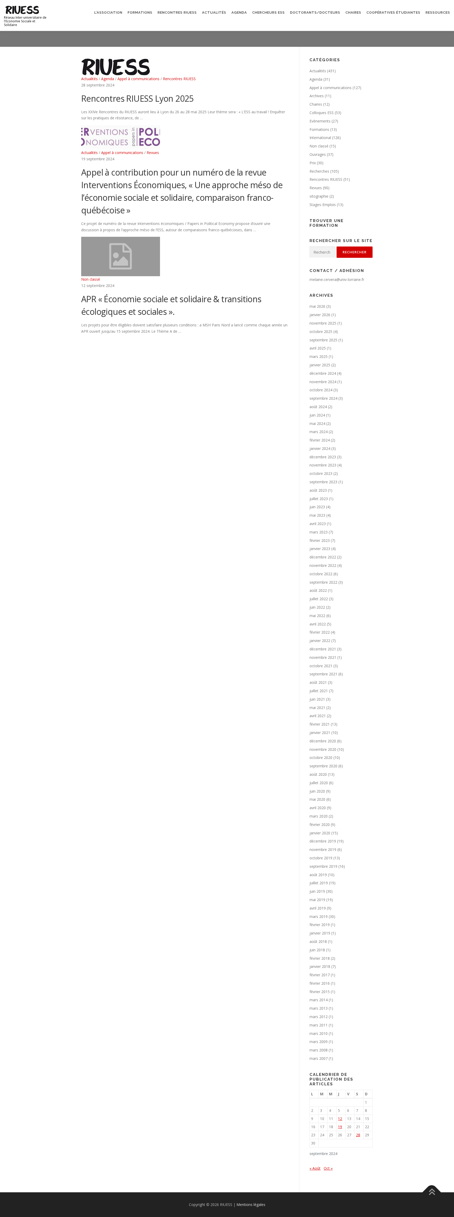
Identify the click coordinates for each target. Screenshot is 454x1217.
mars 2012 (318, 1016)
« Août (315, 1168)
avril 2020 (317, 807)
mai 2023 (317, 515)
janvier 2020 (319, 832)
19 (340, 1126)
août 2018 (318, 941)
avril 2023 (317, 523)
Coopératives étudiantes (393, 12)
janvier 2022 (319, 640)
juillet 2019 (318, 882)
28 (358, 1134)
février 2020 (319, 824)
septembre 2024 (323, 398)
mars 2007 (318, 1058)
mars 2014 (318, 999)
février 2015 (319, 991)
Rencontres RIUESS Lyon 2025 (137, 98)
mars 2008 (318, 1049)
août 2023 (318, 490)
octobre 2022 (320, 573)
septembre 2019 (323, 866)
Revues (153, 152)
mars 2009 (318, 1041)
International (320, 137)
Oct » (328, 1168)
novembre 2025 (322, 323)
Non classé (90, 279)
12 (340, 1118)
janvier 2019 (319, 933)
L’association (108, 12)
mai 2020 (317, 799)
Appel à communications (138, 78)
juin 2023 (317, 506)
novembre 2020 (322, 749)
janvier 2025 (319, 364)
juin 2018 (317, 949)
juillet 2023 (318, 498)
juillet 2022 (318, 598)
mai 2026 (317, 306)
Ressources (438, 12)
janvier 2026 (319, 314)
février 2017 (319, 974)
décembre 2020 (322, 740)
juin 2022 (317, 607)
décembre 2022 (322, 556)
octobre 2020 (320, 757)
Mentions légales (250, 1204)
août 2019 (318, 874)
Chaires (353, 12)
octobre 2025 (320, 331)
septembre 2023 (323, 481)
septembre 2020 (323, 765)
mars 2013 (318, 1008)
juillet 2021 (318, 690)
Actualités (214, 12)
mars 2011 (318, 1025)
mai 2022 (317, 615)
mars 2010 (318, 1033)
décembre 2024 (322, 373)
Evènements (320, 121)
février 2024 (319, 440)
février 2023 (319, 540)
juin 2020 (317, 791)
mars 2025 (318, 356)
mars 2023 (318, 532)
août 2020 (318, 774)
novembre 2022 (322, 565)
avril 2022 (317, 624)
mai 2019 (317, 899)
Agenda (239, 12)
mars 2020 (318, 816)
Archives (316, 95)
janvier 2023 (319, 548)
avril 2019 (317, 908)
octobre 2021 (320, 665)
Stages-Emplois (322, 204)
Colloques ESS (321, 112)
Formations (140, 12)
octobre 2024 (320, 389)
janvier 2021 (319, 732)
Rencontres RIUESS (177, 12)
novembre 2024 (322, 381)
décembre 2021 (322, 648)
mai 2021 (317, 707)
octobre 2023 (320, 473)
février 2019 (319, 924)
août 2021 (318, 682)
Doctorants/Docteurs (315, 12)
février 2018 (319, 958)
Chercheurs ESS (268, 12)
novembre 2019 (322, 849)
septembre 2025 (323, 339)
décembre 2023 (322, 456)
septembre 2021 (323, 673)
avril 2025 (317, 348)
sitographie (318, 196)
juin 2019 (317, 891)
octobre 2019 (320, 857)
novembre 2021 (322, 657)
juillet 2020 (318, 782)
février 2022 (319, 632)
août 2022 (318, 590)
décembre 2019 (322, 841)
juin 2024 (317, 415)
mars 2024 (318, 431)
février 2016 (319, 983)
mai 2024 (317, 423)
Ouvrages (317, 154)
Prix (312, 162)
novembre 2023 (322, 465)
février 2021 (319, 724)
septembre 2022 (323, 582)
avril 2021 (317, 715)
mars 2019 (318, 916)
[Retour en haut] (431, 1192)
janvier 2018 (319, 966)
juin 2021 (317, 699)
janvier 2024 (319, 448)
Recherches (319, 171)
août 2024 (318, 406)
